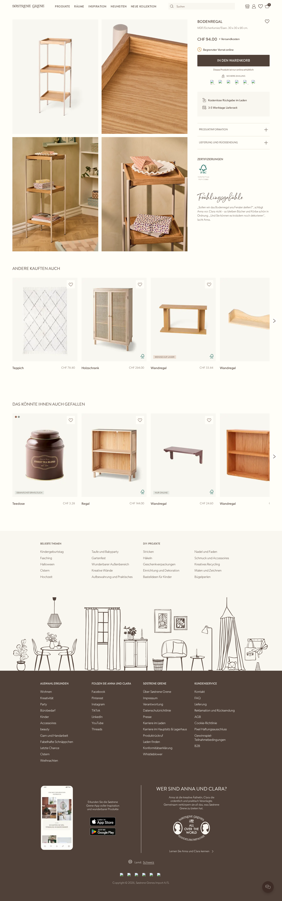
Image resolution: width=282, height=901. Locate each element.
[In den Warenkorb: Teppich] (72, 374)
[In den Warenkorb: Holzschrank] (141, 374)
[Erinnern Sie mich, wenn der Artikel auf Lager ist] (72, 510)
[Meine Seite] (253, 6)
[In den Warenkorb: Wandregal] (210, 374)
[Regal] (114, 455)
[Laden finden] (247, 6)
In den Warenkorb (233, 60)
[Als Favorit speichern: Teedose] (71, 420)
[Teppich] (44, 319)
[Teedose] (44, 455)
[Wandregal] (183, 319)
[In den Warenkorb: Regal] (141, 510)
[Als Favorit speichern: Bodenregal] (267, 21)
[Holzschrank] (114, 319)
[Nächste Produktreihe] (274, 321)
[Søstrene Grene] (28, 6)
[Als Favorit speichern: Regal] (140, 420)
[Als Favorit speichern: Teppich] (71, 284)
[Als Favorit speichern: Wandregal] (209, 284)
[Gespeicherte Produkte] (260, 6)
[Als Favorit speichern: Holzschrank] (140, 284)
